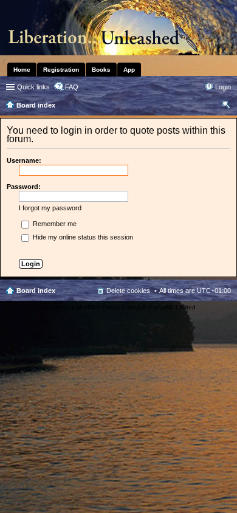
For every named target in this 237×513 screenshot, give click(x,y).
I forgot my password (50, 208)
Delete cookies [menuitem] (128, 290)
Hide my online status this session (82, 237)
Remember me (54, 223)
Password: (24, 186)
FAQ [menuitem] (71, 87)
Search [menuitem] (226, 106)
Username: (24, 160)
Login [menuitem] (223, 87)
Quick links (33, 87)
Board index (35, 290)
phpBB (86, 307)
